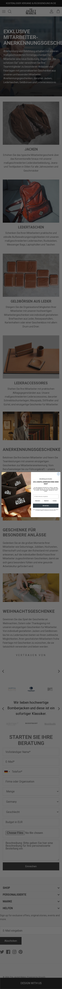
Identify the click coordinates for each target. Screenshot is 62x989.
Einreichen (46, 505)
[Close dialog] (58, 473)
